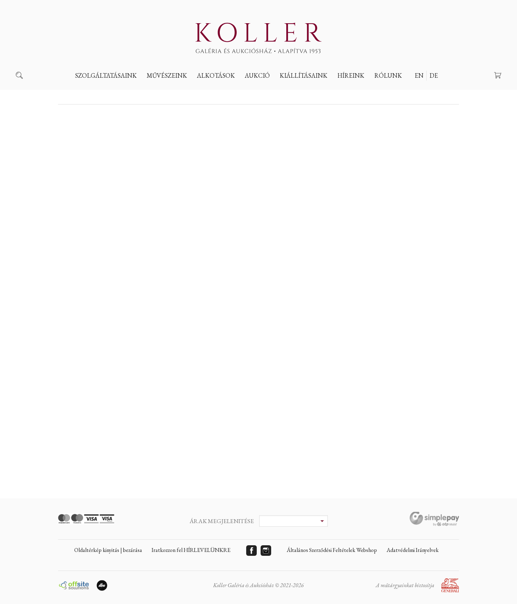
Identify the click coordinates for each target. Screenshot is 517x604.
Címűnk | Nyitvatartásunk (415, 92)
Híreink (350, 75)
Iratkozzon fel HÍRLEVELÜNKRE (191, 550)
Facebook (251, 550)
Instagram (266, 550)
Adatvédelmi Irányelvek (413, 550)
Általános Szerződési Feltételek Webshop (332, 550)
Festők (161, 92)
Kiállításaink (303, 75)
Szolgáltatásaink (106, 75)
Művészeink (167, 75)
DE (433, 75)
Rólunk (388, 75)
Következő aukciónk (279, 92)
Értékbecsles (98, 92)
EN (419, 75)
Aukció (257, 75)
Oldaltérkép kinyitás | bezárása (108, 550)
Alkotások (216, 75)
